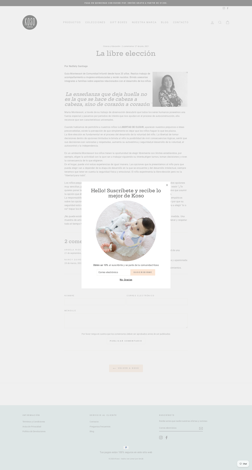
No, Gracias (126, 279)
